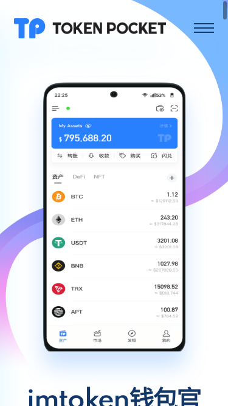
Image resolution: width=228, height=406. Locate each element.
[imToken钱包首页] (90, 27)
